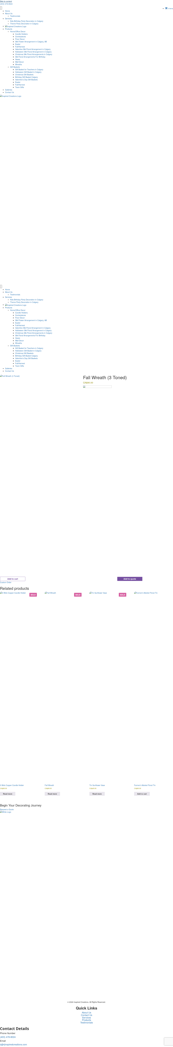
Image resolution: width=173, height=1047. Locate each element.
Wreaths (18, 64)
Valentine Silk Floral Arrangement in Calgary (33, 49)
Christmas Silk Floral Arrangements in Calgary (33, 54)
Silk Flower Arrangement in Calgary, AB (31, 41)
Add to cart (12, 578)
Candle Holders (21, 34)
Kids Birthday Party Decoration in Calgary (26, 21)
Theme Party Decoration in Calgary (24, 23)
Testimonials (15, 16)
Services (8, 18)
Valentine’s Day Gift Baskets (26, 79)
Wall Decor (19, 62)
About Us (8, 13)
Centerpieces (20, 36)
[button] (5, 582)
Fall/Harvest (20, 46)
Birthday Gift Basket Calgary (26, 77)
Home (7, 11)
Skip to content (6, 1)
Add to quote (129, 578)
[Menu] (1, 8)
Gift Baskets (15, 67)
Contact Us (9, 92)
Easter (17, 44)
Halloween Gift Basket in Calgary (28, 72)
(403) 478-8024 (6, 4)
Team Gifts (19, 87)
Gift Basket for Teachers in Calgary (29, 69)
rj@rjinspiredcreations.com (13, 1044)
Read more (7, 794)
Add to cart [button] (142, 794)
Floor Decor (20, 39)
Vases (17, 59)
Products (8, 29)
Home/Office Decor (17, 31)
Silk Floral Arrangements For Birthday (30, 57)
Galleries (8, 89)
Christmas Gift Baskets (24, 74)
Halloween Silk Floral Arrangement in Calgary (33, 51)
